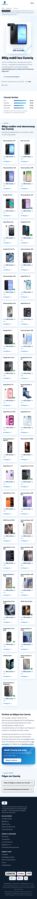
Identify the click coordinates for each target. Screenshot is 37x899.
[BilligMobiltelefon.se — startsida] (5, 3)
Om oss (4, 862)
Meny (32, 3)
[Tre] (26, 878)
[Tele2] (29, 874)
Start (3, 8)
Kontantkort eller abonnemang (10, 847)
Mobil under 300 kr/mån (8, 827)
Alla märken (5, 836)
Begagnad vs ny (6, 844)
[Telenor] (12, 878)
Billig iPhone (5, 821)
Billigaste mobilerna (12, 760)
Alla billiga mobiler (7, 819)
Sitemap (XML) (16, 883)
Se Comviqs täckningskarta (13, 77)
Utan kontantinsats (7, 829)
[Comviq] (10, 874)
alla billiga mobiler (28, 744)
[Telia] (20, 878)
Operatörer (9, 8)
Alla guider (5, 854)
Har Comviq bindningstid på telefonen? (16, 789)
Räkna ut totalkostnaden (9, 860)
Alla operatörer (6, 839)
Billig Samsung (6, 824)
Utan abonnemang (7, 842)
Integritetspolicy (6, 865)
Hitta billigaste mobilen (8, 857)
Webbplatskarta (8, 883)
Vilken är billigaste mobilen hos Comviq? (17, 783)
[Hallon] (21, 874)
